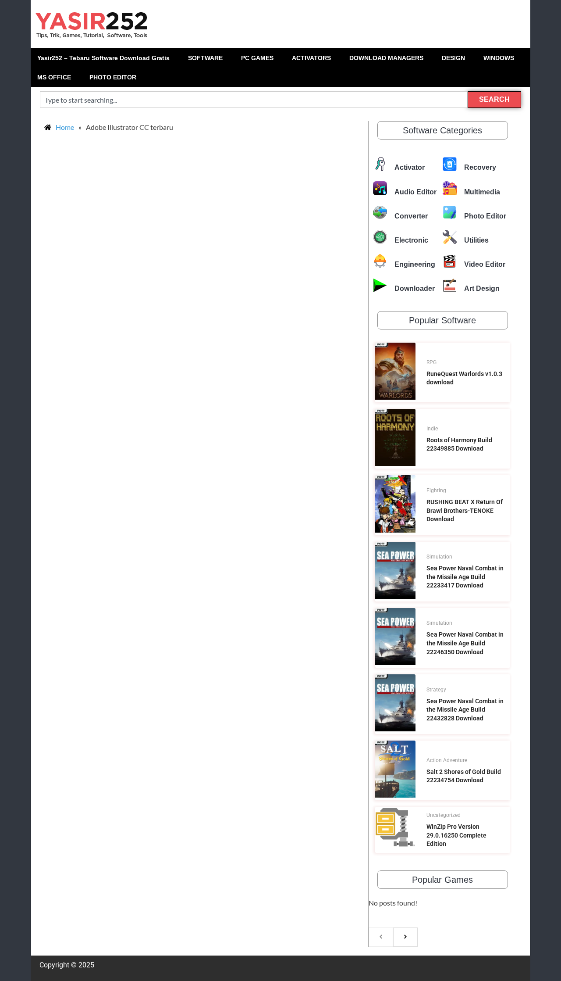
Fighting (436, 490)
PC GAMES (257, 57)
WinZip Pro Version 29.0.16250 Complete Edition (456, 835)
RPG (431, 362)
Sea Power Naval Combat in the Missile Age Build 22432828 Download (465, 710)
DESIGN (453, 57)
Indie (432, 429)
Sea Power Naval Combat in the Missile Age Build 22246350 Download (465, 643)
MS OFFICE (54, 77)
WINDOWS (498, 57)
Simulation (439, 557)
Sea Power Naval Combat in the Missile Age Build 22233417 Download (465, 577)
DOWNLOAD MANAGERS (386, 57)
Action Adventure (446, 760)
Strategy (436, 690)
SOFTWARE (205, 57)
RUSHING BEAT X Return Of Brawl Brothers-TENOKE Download (464, 510)
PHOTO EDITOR (112, 77)
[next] (405, 937)
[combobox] (254, 99)
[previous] (381, 937)
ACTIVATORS (311, 57)
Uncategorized (443, 815)
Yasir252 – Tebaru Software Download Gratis (103, 57)
